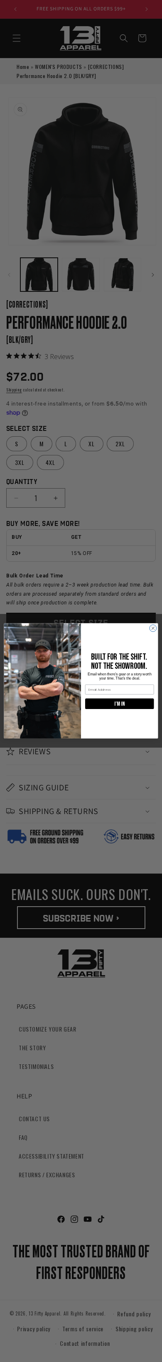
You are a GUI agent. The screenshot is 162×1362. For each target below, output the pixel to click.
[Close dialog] (153, 628)
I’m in (119, 703)
